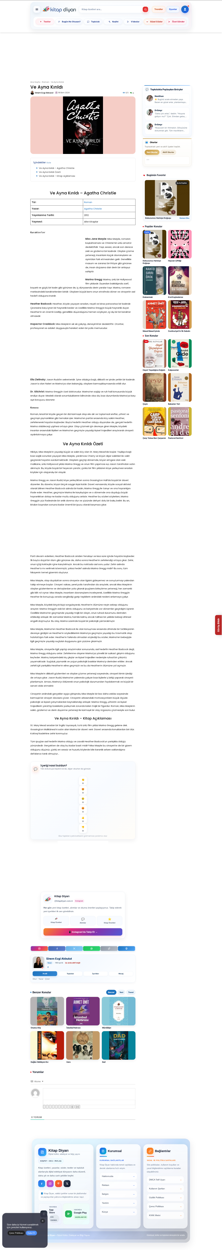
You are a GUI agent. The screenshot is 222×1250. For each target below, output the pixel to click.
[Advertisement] (111, 55)
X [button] (42, 1221)
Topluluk (70, 974)
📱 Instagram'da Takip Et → (83, 932)
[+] (77, 1106)
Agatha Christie (93, 208)
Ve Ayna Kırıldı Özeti (50, 172)
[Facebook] (56, 948)
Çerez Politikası (16, 1233)
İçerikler (95, 974)
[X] (74, 948)
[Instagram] (39, 948)
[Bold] (44, 1106)
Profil (45, 974)
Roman (45, 82)
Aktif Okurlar (168, 152)
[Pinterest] (58, 1183)
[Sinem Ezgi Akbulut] (32, 93)
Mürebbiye (106, 1028)
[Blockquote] (62, 1106)
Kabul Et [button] (31, 1233)
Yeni (121, 992)
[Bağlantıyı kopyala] (108, 948)
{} (72, 1106)
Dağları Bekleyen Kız (39, 1062)
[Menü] (36, 9)
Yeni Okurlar (152, 152)
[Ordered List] (56, 1106)
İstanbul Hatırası (73, 1028)
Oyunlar (173, 9)
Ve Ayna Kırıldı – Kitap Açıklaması (57, 175)
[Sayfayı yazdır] (126, 948)
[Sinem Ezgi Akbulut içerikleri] (38, 963)
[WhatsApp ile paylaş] (91, 948)
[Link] (68, 1106)
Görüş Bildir (218, 625)
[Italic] (47, 1106)
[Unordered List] (59, 1106)
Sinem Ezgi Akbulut (44, 93)
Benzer (111, 992)
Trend (131, 992)
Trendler (158, 9)
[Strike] (53, 1106)
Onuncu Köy (36, 1028)
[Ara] (145, 9)
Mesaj (121, 974)
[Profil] (185, 9)
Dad (103, 1062)
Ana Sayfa (35, 82)
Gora (68, 1062)
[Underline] (50, 1106)
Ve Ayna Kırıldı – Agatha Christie (56, 168)
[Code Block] (65, 1106)
